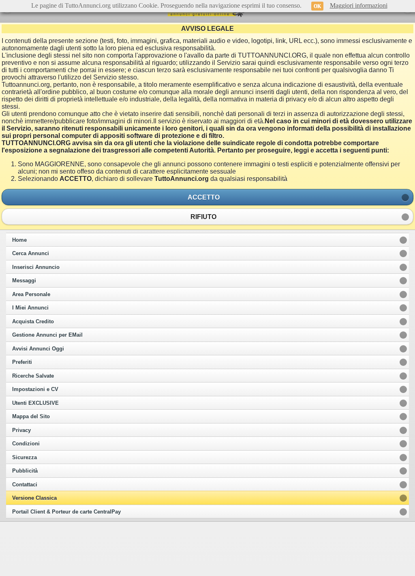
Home (19, 240)
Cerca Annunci (30, 253)
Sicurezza (24, 457)
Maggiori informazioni (358, 5)
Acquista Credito (33, 322)
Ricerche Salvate (33, 376)
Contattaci (24, 485)
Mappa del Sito (31, 416)
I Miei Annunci (30, 308)
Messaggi (24, 281)
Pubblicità (25, 471)
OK (317, 6)
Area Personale (31, 294)
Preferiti (22, 362)
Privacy (21, 430)
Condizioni (26, 444)
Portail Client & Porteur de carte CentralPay (66, 512)
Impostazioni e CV (35, 389)
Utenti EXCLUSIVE (35, 403)
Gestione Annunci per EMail (47, 335)
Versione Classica (34, 498)
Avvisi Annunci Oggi (38, 349)
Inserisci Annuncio (36, 267)
